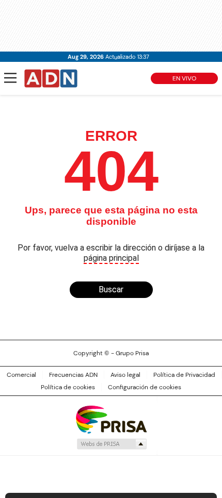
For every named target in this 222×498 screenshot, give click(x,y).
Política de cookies (68, 387)
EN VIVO (184, 78)
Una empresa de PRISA (111, 419)
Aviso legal (125, 375)
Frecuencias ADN (73, 375)
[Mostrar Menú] (10, 78)
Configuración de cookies (144, 387)
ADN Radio (51, 78)
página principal (111, 258)
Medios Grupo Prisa (111, 444)
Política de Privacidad (184, 375)
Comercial (21, 375)
